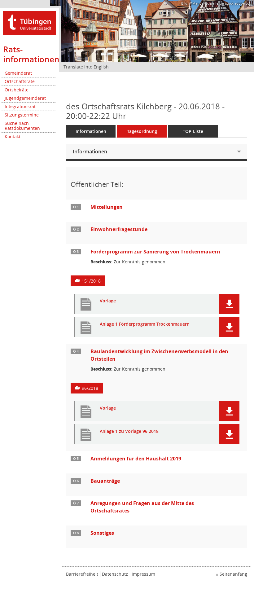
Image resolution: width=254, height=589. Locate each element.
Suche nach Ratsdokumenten (22, 125)
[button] (229, 304)
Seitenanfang (233, 574)
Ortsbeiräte (16, 90)
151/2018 (91, 281)
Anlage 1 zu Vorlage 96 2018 (129, 431)
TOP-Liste (193, 131)
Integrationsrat (20, 106)
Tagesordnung (142, 131)
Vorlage (108, 301)
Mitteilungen (106, 207)
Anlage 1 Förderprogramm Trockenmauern (145, 324)
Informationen (91, 131)
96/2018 (90, 388)
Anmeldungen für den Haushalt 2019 (135, 458)
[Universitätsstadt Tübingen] (29, 22)
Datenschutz (115, 574)
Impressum (143, 574)
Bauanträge (105, 480)
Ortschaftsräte (20, 81)
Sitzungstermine (22, 115)
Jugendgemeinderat (25, 98)
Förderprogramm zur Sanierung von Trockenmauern (155, 251)
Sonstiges (102, 533)
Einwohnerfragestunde (118, 229)
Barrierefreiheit (82, 574)
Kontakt (12, 136)
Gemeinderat (18, 73)
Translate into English (86, 67)
